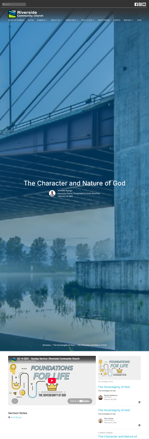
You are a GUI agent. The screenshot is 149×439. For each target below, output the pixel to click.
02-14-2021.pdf (16, 417)
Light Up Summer (16, 20)
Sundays (41, 20)
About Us (55, 20)
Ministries (71, 20)
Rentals (127, 20)
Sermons (46, 345)
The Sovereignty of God (63, 345)
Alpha (31, 20)
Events (116, 20)
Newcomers (104, 20)
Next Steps (87, 20)
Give (139, 20)
